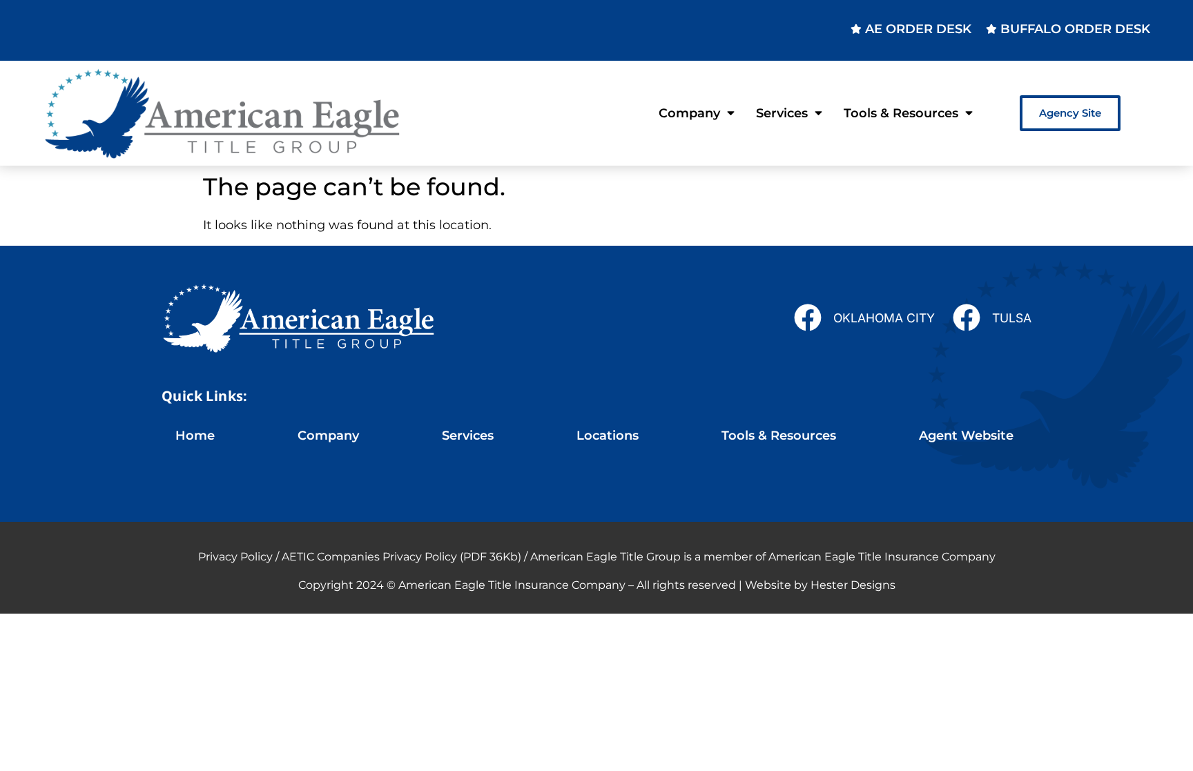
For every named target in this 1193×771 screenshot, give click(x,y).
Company (689, 113)
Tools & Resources (901, 113)
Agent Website (966, 435)
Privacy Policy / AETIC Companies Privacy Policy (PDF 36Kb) (359, 556)
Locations (607, 435)
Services (782, 113)
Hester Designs (853, 585)
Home (195, 435)
